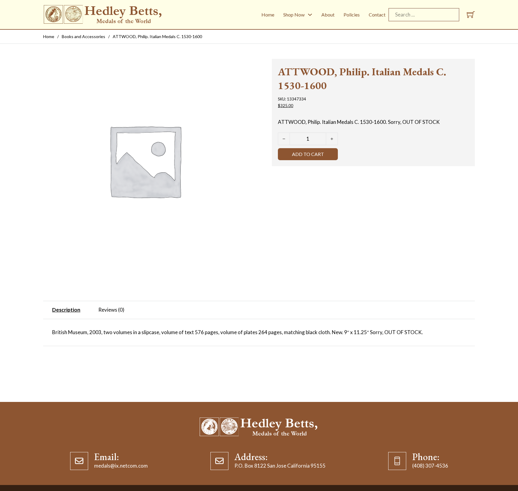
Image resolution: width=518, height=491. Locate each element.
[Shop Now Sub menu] (310, 14)
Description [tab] (66, 310)
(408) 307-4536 (430, 465)
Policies (352, 14)
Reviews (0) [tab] (111, 310)
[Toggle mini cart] (471, 14)
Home (267, 14)
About (328, 14)
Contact (377, 14)
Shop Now (294, 14)
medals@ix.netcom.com (121, 465)
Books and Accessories (83, 36)
